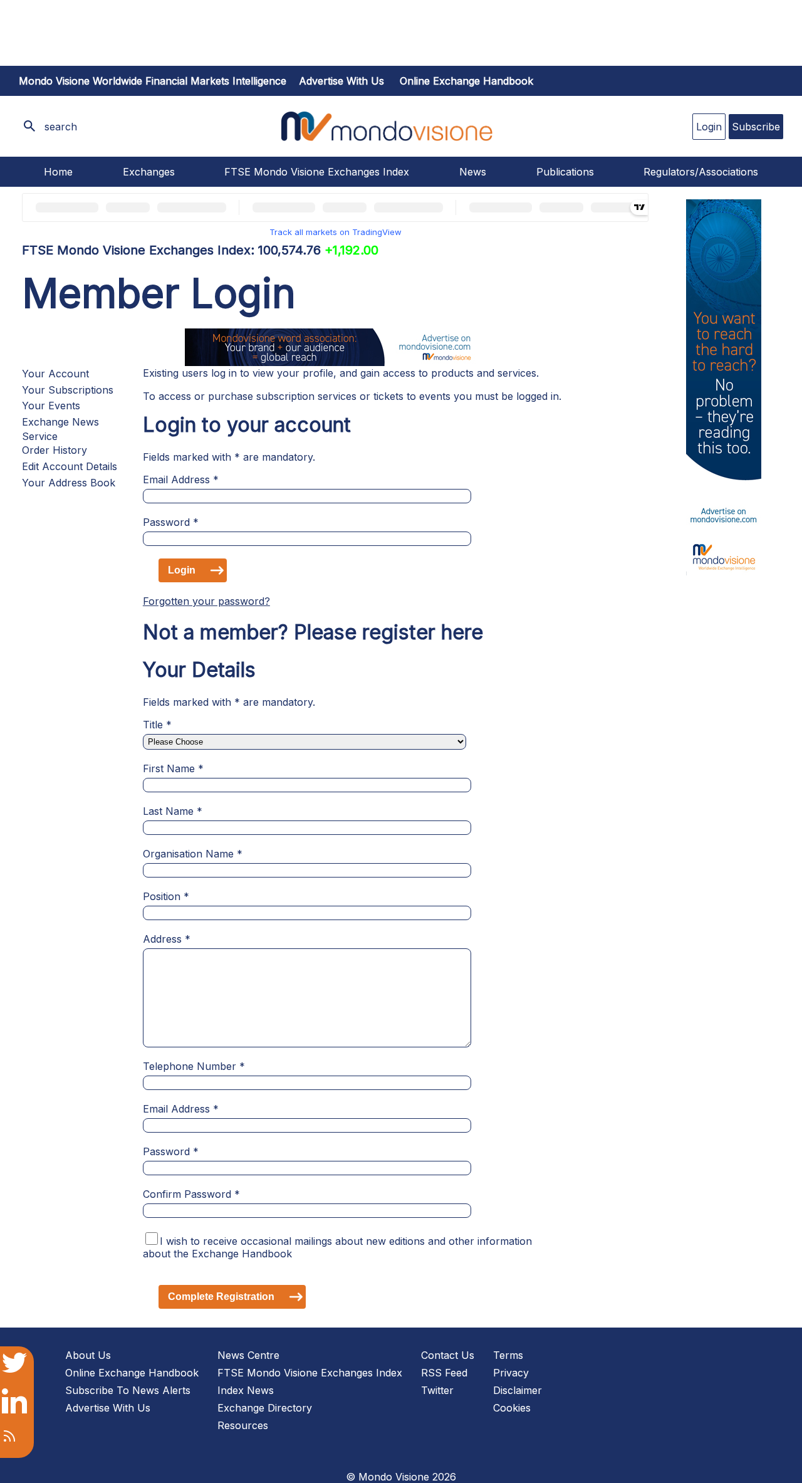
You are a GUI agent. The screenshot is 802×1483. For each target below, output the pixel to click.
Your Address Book (68, 482)
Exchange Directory (264, 1408)
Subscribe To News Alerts (127, 1390)
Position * (166, 896)
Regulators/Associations (700, 171)
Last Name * (172, 811)
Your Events (51, 405)
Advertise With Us (107, 1408)
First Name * (173, 768)
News (472, 171)
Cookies (512, 1408)
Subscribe (756, 126)
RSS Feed (444, 1372)
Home (58, 171)
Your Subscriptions (67, 390)
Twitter (437, 1390)
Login (709, 126)
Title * (157, 724)
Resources (242, 1425)
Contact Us (447, 1355)
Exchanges (149, 171)
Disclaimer (517, 1390)
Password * (171, 522)
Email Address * (181, 479)
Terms (508, 1355)
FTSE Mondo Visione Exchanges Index (316, 171)
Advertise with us (341, 81)
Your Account (55, 373)
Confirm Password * (191, 1194)
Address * (166, 939)
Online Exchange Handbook (466, 81)
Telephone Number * (194, 1066)
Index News (245, 1390)
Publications (565, 171)
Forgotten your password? (206, 601)
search (60, 126)
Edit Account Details (69, 466)
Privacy (511, 1372)
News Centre (248, 1355)
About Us (88, 1355)
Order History (54, 450)
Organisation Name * (192, 853)
